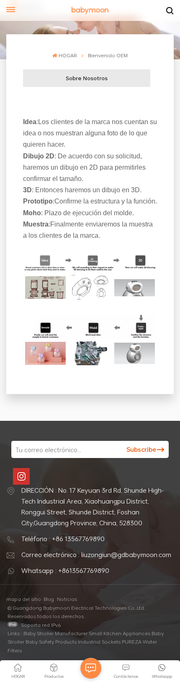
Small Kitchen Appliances (119, 633)
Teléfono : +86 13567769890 (63, 539)
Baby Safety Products (51, 641)
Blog (49, 599)
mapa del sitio (23, 599)
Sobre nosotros (87, 78)
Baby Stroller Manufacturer (55, 633)
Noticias (67, 599)
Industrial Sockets (99, 641)
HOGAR (68, 55)
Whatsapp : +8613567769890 (65, 570)
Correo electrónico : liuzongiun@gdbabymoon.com (96, 555)
